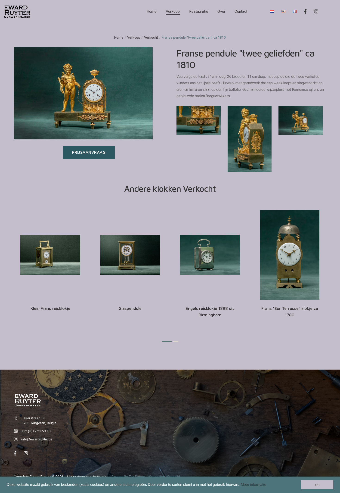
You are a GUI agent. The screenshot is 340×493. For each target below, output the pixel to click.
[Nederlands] (272, 11)
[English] (283, 11)
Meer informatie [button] (253, 485)
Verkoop (173, 11)
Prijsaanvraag (89, 152)
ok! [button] (317, 485)
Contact (241, 11)
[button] (167, 341)
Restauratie (198, 11)
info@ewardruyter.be (36, 439)
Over (221, 11)
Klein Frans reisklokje (50, 308)
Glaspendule (130, 308)
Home (152, 11)
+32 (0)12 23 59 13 (36, 431)
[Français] (295, 11)
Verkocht (151, 37)
